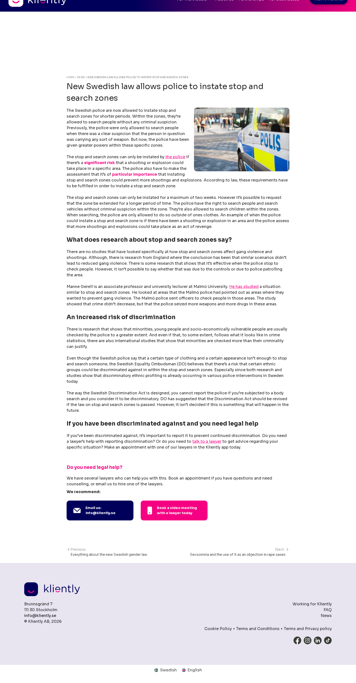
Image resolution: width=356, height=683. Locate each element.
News (81, 77)
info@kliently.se (40, 615)
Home (71, 77)
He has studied (244, 286)
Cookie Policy (218, 628)
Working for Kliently (312, 604)
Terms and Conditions (257, 628)
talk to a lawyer (206, 441)
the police (175, 156)
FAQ (328, 609)
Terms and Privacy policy (308, 628)
